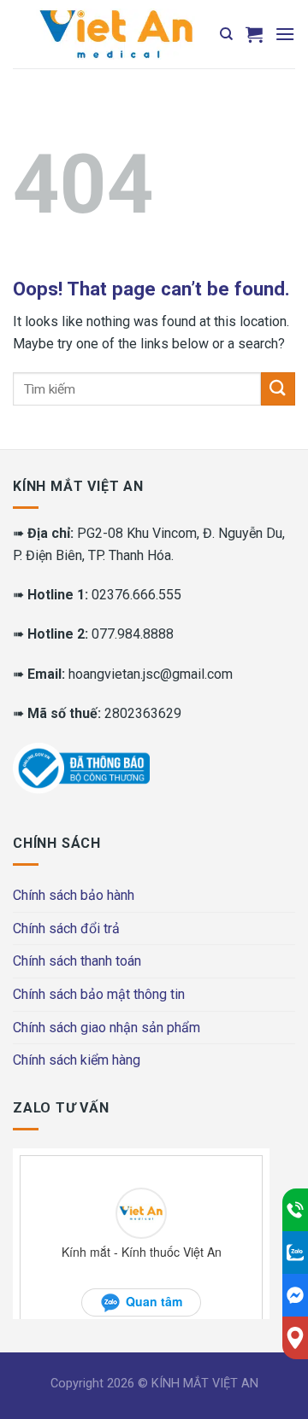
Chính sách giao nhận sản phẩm (106, 1027)
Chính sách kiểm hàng (76, 1060)
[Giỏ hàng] (254, 34)
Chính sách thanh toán (77, 961)
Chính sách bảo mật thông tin (99, 994)
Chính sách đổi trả (66, 928)
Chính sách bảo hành (73, 895)
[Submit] (278, 389)
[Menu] (285, 34)
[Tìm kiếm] (226, 34)
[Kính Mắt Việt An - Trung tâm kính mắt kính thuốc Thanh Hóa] (115, 34)
